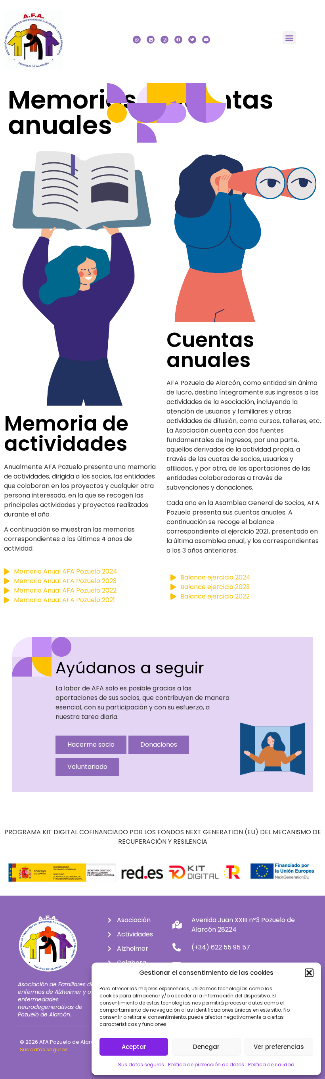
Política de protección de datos (206, 1064)
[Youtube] (206, 40)
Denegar (206, 1047)
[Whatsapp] (137, 40)
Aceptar (134, 1047)
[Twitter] (192, 40)
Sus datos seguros (141, 1064)
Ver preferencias (279, 1047)
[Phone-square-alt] (151, 40)
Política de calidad (271, 1064)
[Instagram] (164, 40)
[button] (309, 973)
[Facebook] (178, 40)
